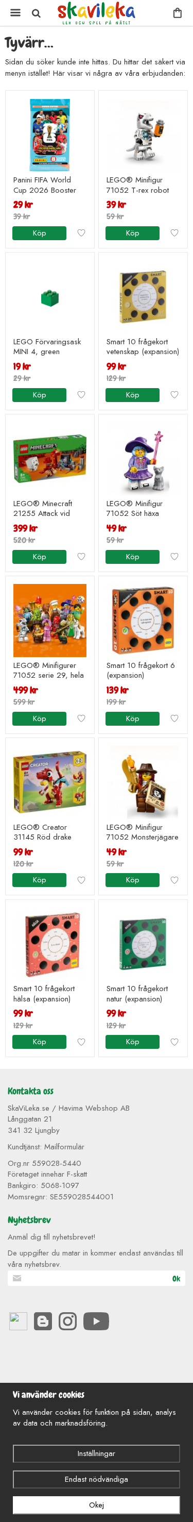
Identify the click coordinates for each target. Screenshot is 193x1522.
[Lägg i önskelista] (81, 233)
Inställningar (96, 1453)
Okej (96, 1505)
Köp (39, 233)
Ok (176, 1279)
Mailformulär (64, 1146)
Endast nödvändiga (96, 1479)
